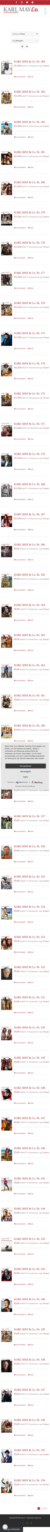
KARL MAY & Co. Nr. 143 (29, 1238)
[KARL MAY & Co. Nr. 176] (6, 308)
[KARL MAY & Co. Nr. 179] (6, 217)
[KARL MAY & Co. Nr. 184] (6, 66)
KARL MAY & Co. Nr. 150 (29, 1027)
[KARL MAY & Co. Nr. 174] (6, 368)
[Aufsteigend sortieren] (37, 34)
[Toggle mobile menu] (45, 8)
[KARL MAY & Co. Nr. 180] (6, 187)
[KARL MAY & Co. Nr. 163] (6, 640)
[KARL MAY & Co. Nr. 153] (6, 942)
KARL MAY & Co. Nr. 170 (29, 453)
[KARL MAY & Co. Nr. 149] (6, 1063)
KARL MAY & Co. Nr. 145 (29, 1178)
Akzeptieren (26, 766)
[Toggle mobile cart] (45, 13)
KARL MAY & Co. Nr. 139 (29, 1329)
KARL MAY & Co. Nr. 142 (29, 1268)
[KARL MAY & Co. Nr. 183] (6, 97)
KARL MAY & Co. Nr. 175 (29, 333)
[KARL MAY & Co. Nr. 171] (6, 429)
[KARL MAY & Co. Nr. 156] (6, 851)
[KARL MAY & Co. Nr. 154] (6, 912)
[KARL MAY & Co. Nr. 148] (6, 1093)
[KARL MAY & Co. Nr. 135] (6, 1455)
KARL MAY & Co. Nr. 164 (29, 604)
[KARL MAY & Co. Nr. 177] (6, 278)
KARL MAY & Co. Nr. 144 (29, 1208)
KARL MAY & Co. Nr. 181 (29, 152)
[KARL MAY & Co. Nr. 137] (6, 1395)
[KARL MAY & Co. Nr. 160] (6, 730)
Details (31, 77)
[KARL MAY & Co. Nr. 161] (6, 700)
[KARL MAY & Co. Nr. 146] (6, 1153)
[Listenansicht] (27, 46)
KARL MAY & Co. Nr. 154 (29, 906)
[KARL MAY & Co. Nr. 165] (6, 580)
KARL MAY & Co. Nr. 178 (29, 242)
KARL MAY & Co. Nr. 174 (29, 363)
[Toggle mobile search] (45, 11)
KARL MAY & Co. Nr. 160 (29, 725)
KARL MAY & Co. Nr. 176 (29, 303)
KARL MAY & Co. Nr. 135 (29, 1450)
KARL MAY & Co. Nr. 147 (29, 1118)
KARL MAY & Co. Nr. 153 (29, 936)
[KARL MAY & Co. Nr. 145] (6, 1183)
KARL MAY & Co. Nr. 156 (29, 846)
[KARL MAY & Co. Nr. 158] (6, 791)
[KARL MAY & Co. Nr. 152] (6, 972)
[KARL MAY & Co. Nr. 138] (6, 1364)
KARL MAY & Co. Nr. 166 (29, 544)
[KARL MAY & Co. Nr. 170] (6, 459)
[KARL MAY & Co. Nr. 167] (6, 519)
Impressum (38, 1518)
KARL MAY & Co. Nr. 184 (29, 61)
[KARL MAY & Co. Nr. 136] (6, 1425)
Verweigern (25, 771)
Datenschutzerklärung (28, 786)
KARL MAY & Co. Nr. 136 (29, 1419)
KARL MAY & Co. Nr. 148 (29, 1087)
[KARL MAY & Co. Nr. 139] (6, 1334)
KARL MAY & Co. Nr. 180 (29, 182)
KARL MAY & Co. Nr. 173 (29, 393)
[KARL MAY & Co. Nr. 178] (6, 248)
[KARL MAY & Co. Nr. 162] (6, 670)
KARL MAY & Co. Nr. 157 (29, 816)
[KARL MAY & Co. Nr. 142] (6, 1274)
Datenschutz (30, 1518)
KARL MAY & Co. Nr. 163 (29, 635)
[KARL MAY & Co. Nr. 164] (6, 610)
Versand (46, 66)
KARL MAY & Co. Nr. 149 (29, 1057)
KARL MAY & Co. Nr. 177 (29, 272)
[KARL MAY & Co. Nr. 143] (6, 1244)
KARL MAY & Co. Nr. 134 (29, 1480)
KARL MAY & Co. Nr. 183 (29, 91)
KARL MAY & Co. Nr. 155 (29, 876)
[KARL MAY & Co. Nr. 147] (6, 1123)
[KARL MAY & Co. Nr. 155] (6, 881)
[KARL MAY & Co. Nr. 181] (6, 157)
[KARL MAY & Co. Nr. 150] (6, 1032)
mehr (25, 777)
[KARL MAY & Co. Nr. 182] (6, 127)
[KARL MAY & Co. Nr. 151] (6, 1002)
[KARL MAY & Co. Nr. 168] (6, 489)
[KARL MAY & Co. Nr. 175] (6, 338)
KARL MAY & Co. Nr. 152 (29, 967)
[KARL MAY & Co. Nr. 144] (6, 1213)
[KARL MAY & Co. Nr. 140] (6, 1304)
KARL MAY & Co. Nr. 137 (29, 1389)
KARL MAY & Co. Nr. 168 (29, 484)
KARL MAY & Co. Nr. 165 (29, 574)
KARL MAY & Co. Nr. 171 (29, 423)
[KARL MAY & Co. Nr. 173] (6, 398)
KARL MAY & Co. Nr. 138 (29, 1359)
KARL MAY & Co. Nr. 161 (29, 695)
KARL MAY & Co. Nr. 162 (29, 665)
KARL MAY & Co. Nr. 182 (29, 121)
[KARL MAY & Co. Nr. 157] (6, 821)
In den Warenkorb (21, 77)
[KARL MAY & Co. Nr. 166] (6, 549)
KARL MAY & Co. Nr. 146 (29, 1148)
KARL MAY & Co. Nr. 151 (29, 997)
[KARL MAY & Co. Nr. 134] (6, 1485)
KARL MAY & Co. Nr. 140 (29, 1299)
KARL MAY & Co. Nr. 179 (29, 212)
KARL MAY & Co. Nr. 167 (29, 514)
